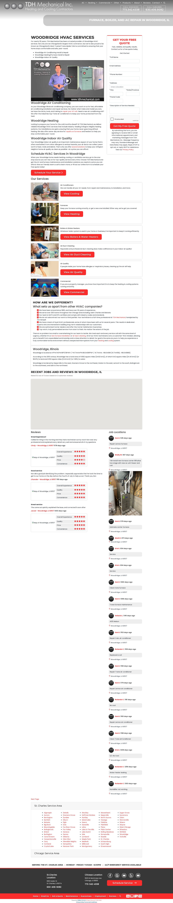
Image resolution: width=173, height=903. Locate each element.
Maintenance (72, 896)
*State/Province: (132, 90)
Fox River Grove (69, 827)
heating (101, 340)
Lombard (85, 837)
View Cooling (71, 193)
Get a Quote (57, 896)
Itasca (84, 822)
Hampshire (67, 844)
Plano (103, 827)
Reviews (147, 3)
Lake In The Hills (88, 829)
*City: (112, 90)
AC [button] (83, 3)
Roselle (103, 837)
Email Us (45, 896)
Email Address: (115, 66)
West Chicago (125, 827)
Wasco (122, 822)
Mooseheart (105, 813)
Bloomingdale (49, 827)
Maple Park (86, 839)
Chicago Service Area (46, 853)
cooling (111, 340)
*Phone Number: (116, 74)
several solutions (78, 147)
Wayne (122, 825)
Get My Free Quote (125, 126)
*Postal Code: (115, 97)
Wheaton (123, 829)
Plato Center (106, 829)
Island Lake (86, 820)
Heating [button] (92, 3)
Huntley (85, 817)
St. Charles (105, 839)
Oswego (104, 820)
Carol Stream (49, 837)
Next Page (35, 799)
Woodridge (124, 834)
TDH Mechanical (119, 317)
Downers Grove (69, 815)
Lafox (84, 827)
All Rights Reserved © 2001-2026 (93, 900)
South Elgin (105, 844)
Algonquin (48, 813)
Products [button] (127, 3)
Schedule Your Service (47, 172)
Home (35, 896)
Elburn (65, 820)
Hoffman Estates (88, 815)
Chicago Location (93, 874)
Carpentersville (50, 839)
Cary (46, 841)
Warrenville (124, 820)
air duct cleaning (79, 336)
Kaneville (85, 825)
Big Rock (47, 825)
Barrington (48, 817)
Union (122, 817)
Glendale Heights (69, 841)
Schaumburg (106, 841)
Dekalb (65, 813)
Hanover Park (68, 846)
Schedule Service (123, 883)
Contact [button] (156, 3)
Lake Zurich (86, 832)
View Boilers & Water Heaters (81, 236)
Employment (100, 896)
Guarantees (86, 896)
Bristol (46, 832)
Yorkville (123, 837)
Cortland (47, 844)
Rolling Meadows (107, 832)
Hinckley (85, 813)
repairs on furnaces (73, 131)
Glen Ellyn (67, 839)
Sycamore (124, 815)
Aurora (46, 815)
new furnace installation (60, 336)
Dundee (66, 817)
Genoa (65, 834)
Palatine (104, 822)
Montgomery (87, 846)
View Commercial (74, 292)
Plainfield (104, 825)
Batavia (47, 822)
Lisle (83, 834)
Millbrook (85, 844)
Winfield (123, 832)
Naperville (105, 815)
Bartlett (47, 820)
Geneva (66, 832)
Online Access (81, 900)
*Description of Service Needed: (122, 105)
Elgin (64, 822)
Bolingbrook (48, 829)
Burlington (48, 834)
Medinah (85, 841)
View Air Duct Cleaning (77, 254)
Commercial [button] (105, 3)
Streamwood (106, 846)
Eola (64, 825)
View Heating (72, 214)
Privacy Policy (128, 150)
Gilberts (66, 837)
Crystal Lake (49, 846)
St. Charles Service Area (48, 805)
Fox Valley (67, 829)
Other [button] (117, 3)
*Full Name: (114, 57)
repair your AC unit (70, 111)
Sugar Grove (124, 813)
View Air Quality (73, 272)
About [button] (137, 3)
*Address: (113, 83)
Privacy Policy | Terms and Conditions (86, 902)
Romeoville (105, 834)
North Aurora (106, 817)
